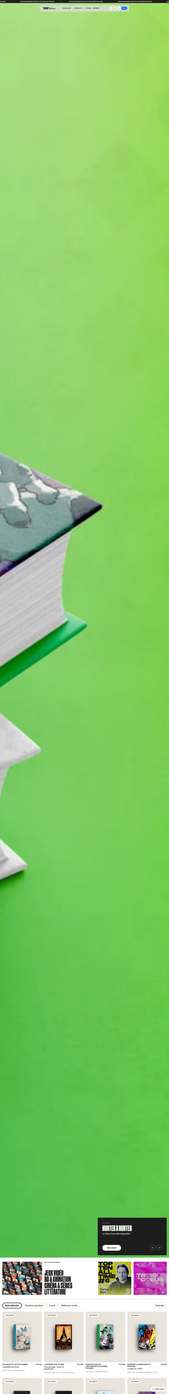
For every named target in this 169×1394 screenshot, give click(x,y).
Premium (96, 8)
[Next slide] (159, 1248)
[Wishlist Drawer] (114, 8)
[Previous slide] (153, 1248)
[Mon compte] (118, 8)
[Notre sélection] (12, 1305)
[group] (84, 630)
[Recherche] (110, 8)
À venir (88, 8)
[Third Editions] (49, 8)
